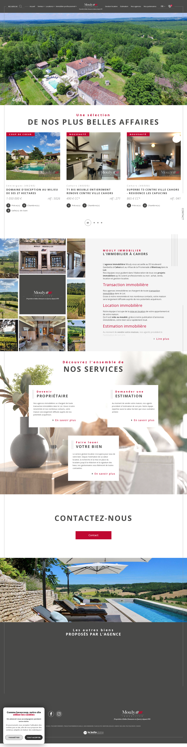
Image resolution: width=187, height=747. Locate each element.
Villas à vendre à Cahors (54, 671)
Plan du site (98, 729)
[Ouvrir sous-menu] (44, 6)
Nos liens (122, 729)
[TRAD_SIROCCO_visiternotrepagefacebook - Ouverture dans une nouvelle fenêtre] (51, 717)
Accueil (32, 6)
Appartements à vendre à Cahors (59, 656)
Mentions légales (108, 729)
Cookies (138, 729)
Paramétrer (14, 737)
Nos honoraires (88, 729)
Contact (183, 214)
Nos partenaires (150, 6)
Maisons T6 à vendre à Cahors (92, 694)
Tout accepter (33, 737)
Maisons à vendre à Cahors (55, 661)
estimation (109, 338)
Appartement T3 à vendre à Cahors (95, 689)
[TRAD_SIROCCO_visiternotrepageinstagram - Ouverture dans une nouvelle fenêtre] (59, 717)
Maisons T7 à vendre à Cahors (92, 699)
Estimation (124, 6)
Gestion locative (111, 6)
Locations (49, 6)
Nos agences (136, 6)
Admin (117, 729)
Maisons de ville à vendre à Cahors (60, 666)
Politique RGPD (130, 729)
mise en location (137, 315)
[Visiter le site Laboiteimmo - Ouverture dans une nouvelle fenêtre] (93, 739)
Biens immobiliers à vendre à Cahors (129, 656)
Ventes (40, 6)
